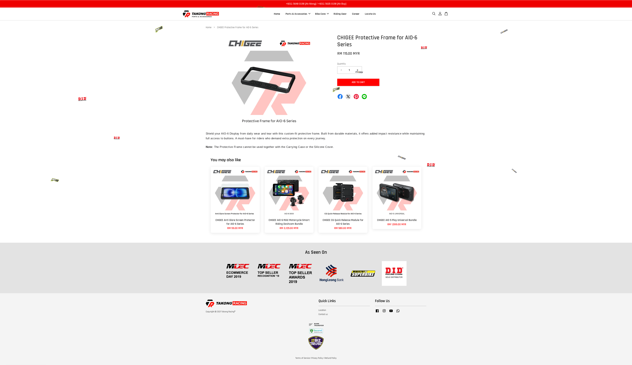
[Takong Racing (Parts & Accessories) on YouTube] (391, 312)
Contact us (323, 314)
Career (355, 14)
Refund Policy (331, 358)
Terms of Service (302, 358)
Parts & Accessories (296, 14)
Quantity (341, 63)
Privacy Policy (317, 358)
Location (322, 310)
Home (277, 14)
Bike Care (320, 14)
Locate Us (370, 14)
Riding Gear (340, 14)
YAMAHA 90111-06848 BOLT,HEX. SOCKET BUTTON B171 (30, 355)
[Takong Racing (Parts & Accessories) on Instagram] (384, 312)
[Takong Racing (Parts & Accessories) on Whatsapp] (398, 312)
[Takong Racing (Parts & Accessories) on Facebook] (377, 312)
